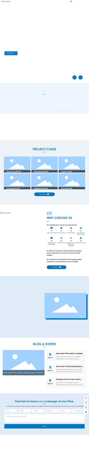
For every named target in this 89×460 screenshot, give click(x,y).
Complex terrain (66, 104)
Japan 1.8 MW (66, 172)
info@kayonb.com (82, 2)
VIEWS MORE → (11, 53)
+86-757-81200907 (66, 449)
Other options (46, 131)
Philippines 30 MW (41, 188)
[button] (11, 78)
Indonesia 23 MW (13, 188)
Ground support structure (17, 108)
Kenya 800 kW (66, 188)
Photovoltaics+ (12, 131)
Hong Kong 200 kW (14, 172)
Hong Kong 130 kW (41, 172)
